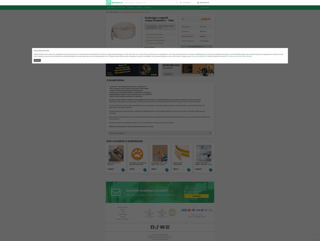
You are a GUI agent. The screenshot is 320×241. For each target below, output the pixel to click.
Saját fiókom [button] (186, 2)
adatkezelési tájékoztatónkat (243, 56)
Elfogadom (37, 60)
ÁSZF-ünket (229, 56)
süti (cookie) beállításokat (198, 56)
